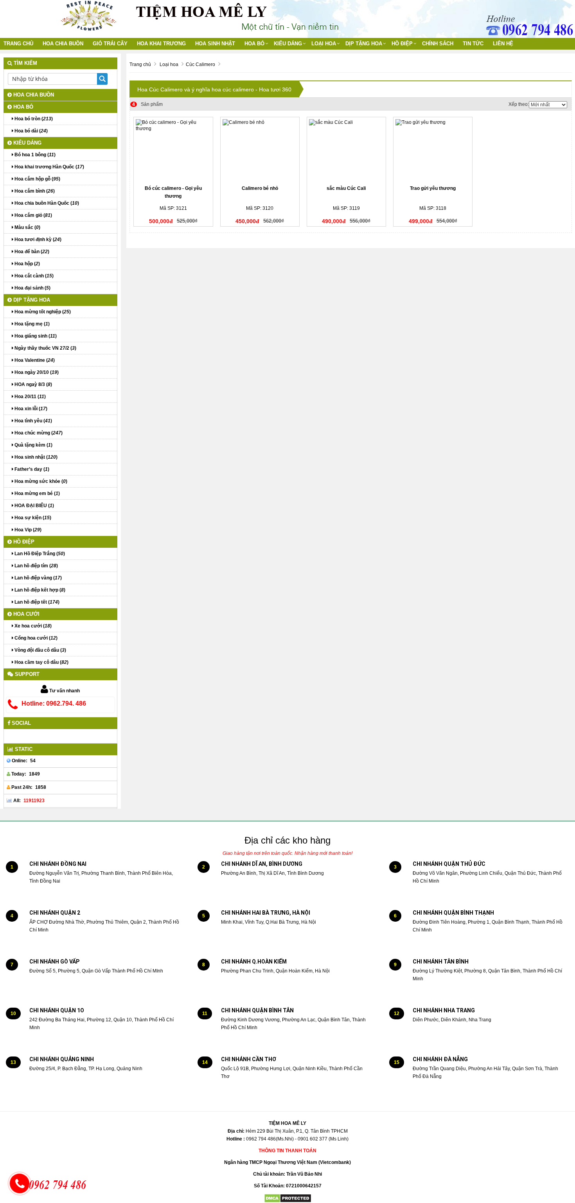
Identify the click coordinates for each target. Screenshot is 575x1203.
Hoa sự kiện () (32, 517)
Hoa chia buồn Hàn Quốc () (46, 203)
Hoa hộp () (26, 263)
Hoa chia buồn (63, 43)
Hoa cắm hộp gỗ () (36, 179)
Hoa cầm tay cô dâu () (40, 662)
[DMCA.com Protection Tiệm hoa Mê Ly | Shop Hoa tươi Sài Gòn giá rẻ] (287, 1198)
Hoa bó (254, 43)
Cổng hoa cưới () (35, 638)
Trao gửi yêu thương (433, 188)
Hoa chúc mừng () (38, 433)
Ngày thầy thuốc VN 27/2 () (44, 348)
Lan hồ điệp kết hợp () (39, 590)
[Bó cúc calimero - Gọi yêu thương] (173, 150)
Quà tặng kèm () (32, 445)
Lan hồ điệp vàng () (37, 578)
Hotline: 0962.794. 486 (54, 703)
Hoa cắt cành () (33, 276)
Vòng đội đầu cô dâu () (39, 650)
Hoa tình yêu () (32, 421)
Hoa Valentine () (34, 360)
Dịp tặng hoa (363, 43)
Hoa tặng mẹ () (31, 324)
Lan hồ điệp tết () (36, 602)
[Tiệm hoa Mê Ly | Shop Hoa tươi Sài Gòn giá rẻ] (88, 15)
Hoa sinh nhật (215, 43)
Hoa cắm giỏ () (32, 215)
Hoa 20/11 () (29, 396)
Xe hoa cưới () (32, 626)
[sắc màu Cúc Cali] (346, 150)
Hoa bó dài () (30, 131)
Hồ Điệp (402, 43)
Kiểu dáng (288, 43)
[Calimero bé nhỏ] (260, 150)
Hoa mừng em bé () (36, 493)
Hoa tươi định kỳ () (37, 239)
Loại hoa (323, 43)
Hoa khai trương (161, 43)
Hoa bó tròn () (33, 119)
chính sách (437, 43)
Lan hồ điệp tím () (35, 565)
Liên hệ (503, 43)
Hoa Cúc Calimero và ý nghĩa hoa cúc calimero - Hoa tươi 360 (214, 89)
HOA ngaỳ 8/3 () (32, 384)
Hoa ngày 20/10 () (36, 372)
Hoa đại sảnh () (31, 288)
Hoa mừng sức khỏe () (40, 481)
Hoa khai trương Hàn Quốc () (48, 167)
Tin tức (473, 43)
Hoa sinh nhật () (35, 457)
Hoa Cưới (26, 614)
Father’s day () (31, 469)
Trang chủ (18, 43)
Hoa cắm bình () (34, 191)
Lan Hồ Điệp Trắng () (39, 553)
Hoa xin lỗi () (30, 408)
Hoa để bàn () (31, 251)
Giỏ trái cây (110, 43)
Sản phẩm (147, 104)
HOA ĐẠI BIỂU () (33, 505)
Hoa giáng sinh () (35, 336)
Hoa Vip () (27, 530)
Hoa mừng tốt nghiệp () (42, 312)
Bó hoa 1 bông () (34, 154)
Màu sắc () (26, 227)
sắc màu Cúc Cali (346, 188)
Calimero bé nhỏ (260, 188)
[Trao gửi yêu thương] (432, 150)
